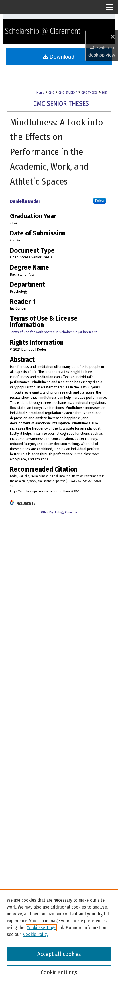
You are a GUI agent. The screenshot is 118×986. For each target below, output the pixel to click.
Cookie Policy (35, 934)
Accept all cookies (59, 954)
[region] (59, 937)
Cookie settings (41, 927)
